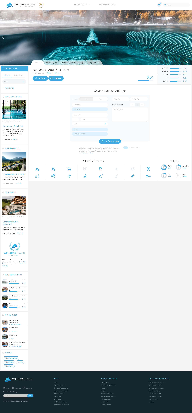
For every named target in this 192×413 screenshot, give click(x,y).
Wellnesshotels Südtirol (155, 396)
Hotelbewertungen (107, 4)
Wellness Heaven (106, 399)
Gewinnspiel (57, 399)
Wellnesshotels (81, 4)
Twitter (8, 388)
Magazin (103, 391)
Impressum (57, 405)
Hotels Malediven (154, 399)
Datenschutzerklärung (88, 153)
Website (58, 78)
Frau (86, 99)
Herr (100, 99)
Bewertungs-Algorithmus (108, 385)
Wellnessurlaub (8, 362)
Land (75, 124)
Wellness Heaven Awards (108, 396)
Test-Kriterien (105, 382)
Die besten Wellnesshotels (61, 388)
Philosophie (104, 402)
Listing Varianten (106, 405)
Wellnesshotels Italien (155, 393)
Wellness (20, 362)
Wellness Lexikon (58, 396)
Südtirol (50, 73)
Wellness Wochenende (11, 358)
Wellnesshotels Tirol (154, 391)
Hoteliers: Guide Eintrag (60, 402)
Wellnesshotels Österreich (156, 388)
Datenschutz (65, 405)
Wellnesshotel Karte (59, 385)
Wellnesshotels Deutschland (157, 382)
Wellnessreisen (8, 366)
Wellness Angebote (59, 393)
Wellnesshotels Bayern (155, 385)
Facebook (18, 388)
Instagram (28, 388)
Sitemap (151, 402)
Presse (55, 382)
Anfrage (42, 78)
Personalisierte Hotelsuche (61, 391)
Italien (57, 73)
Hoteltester (104, 388)
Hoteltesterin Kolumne (107, 393)
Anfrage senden (112, 141)
